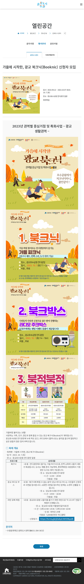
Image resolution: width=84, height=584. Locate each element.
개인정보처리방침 (8, 560)
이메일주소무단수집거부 (34, 560)
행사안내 (42, 43)
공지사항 (30, 43)
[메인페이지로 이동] (42, 5)
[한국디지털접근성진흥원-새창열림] (76, 571)
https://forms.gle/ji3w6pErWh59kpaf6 (56, 518)
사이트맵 (48, 560)
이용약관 (20, 560)
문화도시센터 (36, 55)
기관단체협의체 (49, 55)
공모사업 (54, 43)
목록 (41, 546)
